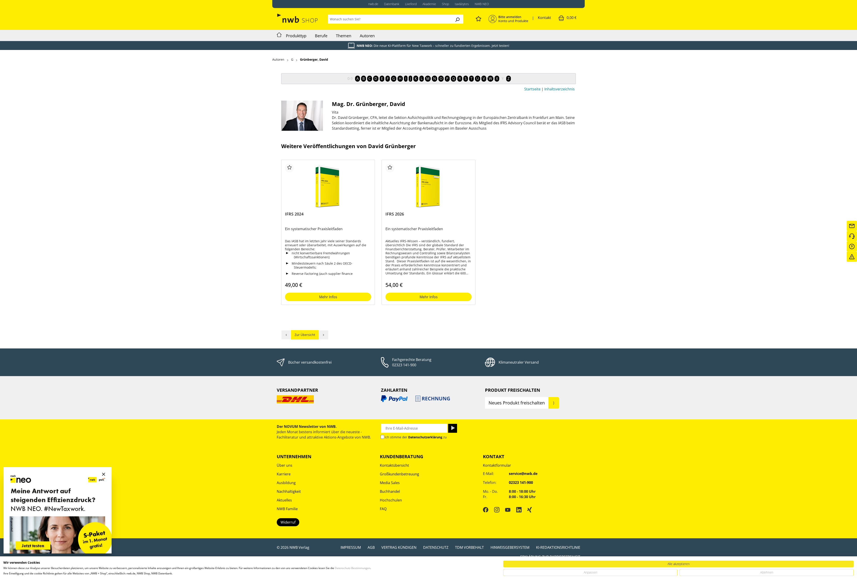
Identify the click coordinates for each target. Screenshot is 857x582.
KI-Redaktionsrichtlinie (558, 547)
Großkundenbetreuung (399, 474)
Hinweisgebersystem (510, 547)
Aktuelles (284, 500)
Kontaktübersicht (394, 465)
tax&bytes (462, 4)
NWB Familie (287, 508)
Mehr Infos (328, 296)
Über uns (284, 465)
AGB (371, 547)
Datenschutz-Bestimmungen (352, 568)
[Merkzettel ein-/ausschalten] (289, 168)
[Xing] (529, 509)
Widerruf (288, 522)
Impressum (351, 547)
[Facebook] (485, 509)
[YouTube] (507, 509)
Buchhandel (390, 491)
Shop (445, 4)
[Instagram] (496, 509)
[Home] (279, 35)
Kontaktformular (497, 465)
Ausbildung (286, 482)
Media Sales (390, 482)
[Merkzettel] (478, 18)
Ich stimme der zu (416, 437)
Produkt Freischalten (512, 390)
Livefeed (411, 4)
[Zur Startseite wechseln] (298, 18)
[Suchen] (457, 19)
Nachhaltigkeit (289, 491)
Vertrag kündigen (398, 547)
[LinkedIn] (519, 509)
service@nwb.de (523, 473)
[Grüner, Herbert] (324, 335)
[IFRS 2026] (428, 186)
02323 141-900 (404, 364)
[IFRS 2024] (328, 186)
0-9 (350, 78)
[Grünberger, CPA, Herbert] (286, 335)
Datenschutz (435, 547)
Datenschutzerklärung (425, 437)
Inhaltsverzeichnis (559, 89)
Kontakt (544, 17)
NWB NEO (482, 4)
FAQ (383, 508)
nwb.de (373, 4)
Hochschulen (391, 500)
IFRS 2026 (394, 214)
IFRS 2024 (294, 214)
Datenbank (391, 4)
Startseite (532, 89)
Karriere (284, 474)
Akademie (429, 4)
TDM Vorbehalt (469, 547)
